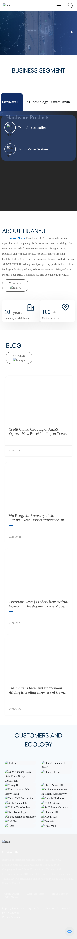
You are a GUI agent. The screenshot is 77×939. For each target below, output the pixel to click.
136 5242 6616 (51, 864)
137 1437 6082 (53, 859)
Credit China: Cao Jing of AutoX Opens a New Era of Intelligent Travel (37, 431)
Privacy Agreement (12, 917)
